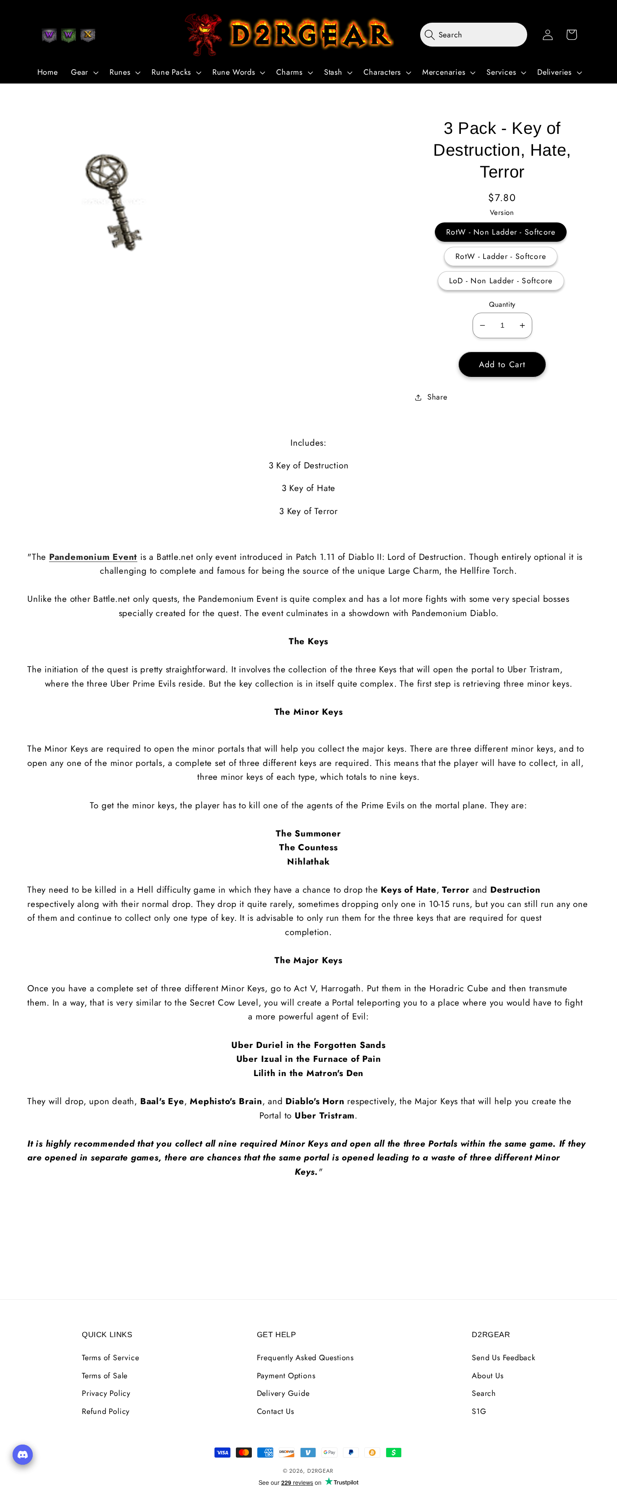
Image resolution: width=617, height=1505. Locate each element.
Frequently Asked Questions (305, 1357)
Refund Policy (106, 1411)
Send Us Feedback (503, 1357)
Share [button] (437, 397)
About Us (487, 1375)
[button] (83, 72)
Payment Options (286, 1375)
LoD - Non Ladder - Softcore (501, 280)
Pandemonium (80, 557)
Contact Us (275, 1411)
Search (484, 1393)
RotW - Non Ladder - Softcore (500, 232)
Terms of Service (110, 1357)
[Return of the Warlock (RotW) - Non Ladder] (49, 35)
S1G (479, 1411)
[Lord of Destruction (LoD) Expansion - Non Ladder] (87, 35)
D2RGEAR (320, 1471)
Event (124, 557)
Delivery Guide (283, 1393)
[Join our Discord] (23, 1455)
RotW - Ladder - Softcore (500, 256)
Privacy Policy (106, 1393)
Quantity (502, 304)
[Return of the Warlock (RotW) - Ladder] (68, 35)
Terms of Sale (105, 1375)
